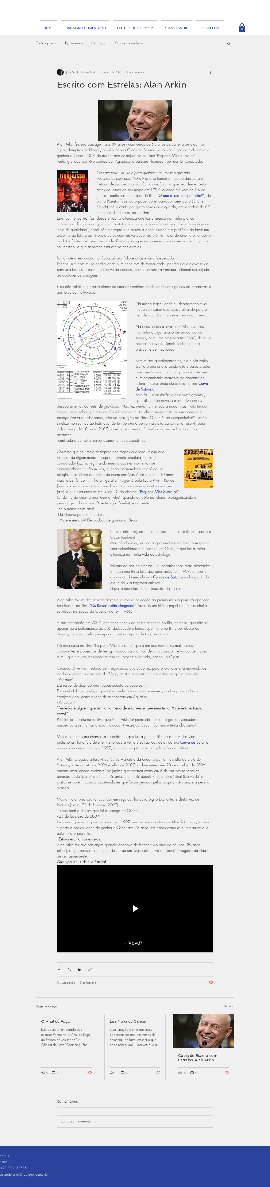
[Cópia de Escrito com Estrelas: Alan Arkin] (203, 1031)
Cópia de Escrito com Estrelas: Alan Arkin (197, 1057)
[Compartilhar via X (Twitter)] (69, 969)
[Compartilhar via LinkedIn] (80, 969)
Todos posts (46, 43)
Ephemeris (74, 43)
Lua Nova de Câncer (128, 1021)
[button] (242, 27)
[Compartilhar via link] (90, 969)
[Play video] (135, 908)
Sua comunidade (129, 43)
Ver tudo (229, 1006)
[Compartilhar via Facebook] (59, 969)
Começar (99, 43)
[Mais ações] (210, 72)
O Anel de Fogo (55, 1021)
